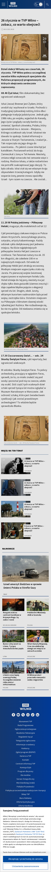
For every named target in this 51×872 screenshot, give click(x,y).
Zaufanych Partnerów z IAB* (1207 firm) (29, 831)
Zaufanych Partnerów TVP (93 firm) (29, 834)
